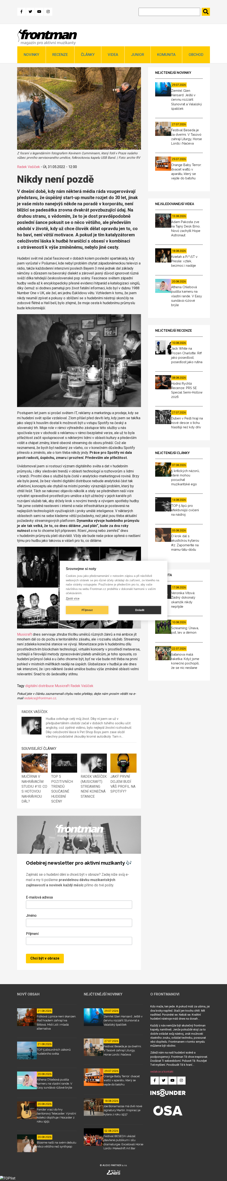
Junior (137, 54)
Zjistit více (72, 598)
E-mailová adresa (39, 897)
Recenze (60, 54)
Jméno (31, 915)
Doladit (139, 610)
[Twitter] (30, 12)
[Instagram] (48, 12)
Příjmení (32, 934)
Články (88, 54)
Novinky (31, 54)
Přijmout (87, 610)
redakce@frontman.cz (40, 698)
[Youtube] (39, 12)
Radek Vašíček (28, 167)
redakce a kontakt (161, 1071)
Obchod (196, 54)
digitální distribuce (39, 686)
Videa (113, 54)
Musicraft (24, 634)
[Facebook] (21, 12)
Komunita (166, 54)
